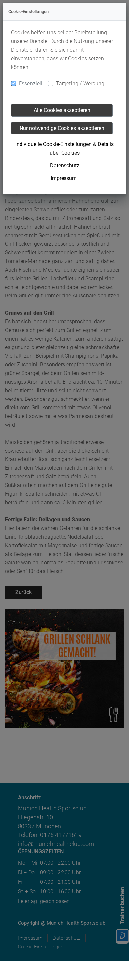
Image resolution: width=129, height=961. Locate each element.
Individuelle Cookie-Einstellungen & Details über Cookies (64, 148)
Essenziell (31, 83)
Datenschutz (64, 165)
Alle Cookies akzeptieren (62, 110)
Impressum (64, 178)
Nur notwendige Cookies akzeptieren (62, 128)
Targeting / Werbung (80, 83)
